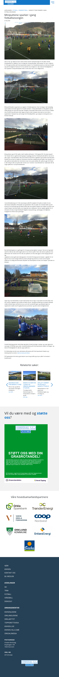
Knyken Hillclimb (11, 628)
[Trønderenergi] (42, 505)
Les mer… (11, 395)
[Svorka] (29, 545)
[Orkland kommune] (16, 530)
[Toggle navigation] (52, 2)
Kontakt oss (9, 571)
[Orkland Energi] (42, 530)
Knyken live (9, 625)
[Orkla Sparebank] (16, 505)
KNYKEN (7, 567)
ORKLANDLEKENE (11, 614)
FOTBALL (15, 10)
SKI (5, 585)
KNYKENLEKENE (10, 610)
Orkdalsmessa (10, 632)
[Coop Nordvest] (42, 517)
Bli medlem (9, 575)
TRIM (6, 589)
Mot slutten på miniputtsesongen (45, 383)
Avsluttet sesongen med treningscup (28, 384)
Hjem (6, 564)
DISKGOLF (8, 600)
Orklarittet (9, 617)
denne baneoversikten (24, 353)
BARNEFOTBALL (23, 10)
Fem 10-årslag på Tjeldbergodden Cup (15, 384)
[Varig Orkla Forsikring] (16, 517)
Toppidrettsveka (11, 621)
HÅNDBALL (8, 596)
